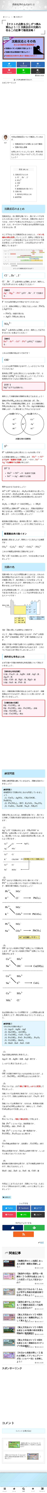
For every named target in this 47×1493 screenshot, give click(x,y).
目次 (20, 169)
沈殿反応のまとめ (21, 175)
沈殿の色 (18, 191)
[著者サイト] (12, 1227)
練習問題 (18, 197)
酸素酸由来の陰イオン (25, 189)
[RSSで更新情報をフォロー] (23, 1234)
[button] (42, 711)
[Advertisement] (23, 108)
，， (22, 177)
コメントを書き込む (23, 1431)
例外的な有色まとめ (24, 194)
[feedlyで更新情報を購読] (34, 1227)
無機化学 (7, 1197)
